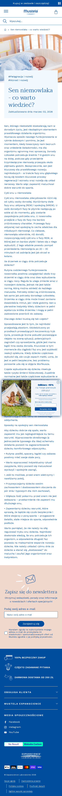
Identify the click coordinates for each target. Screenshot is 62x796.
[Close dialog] (58, 382)
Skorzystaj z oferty (46, 409)
